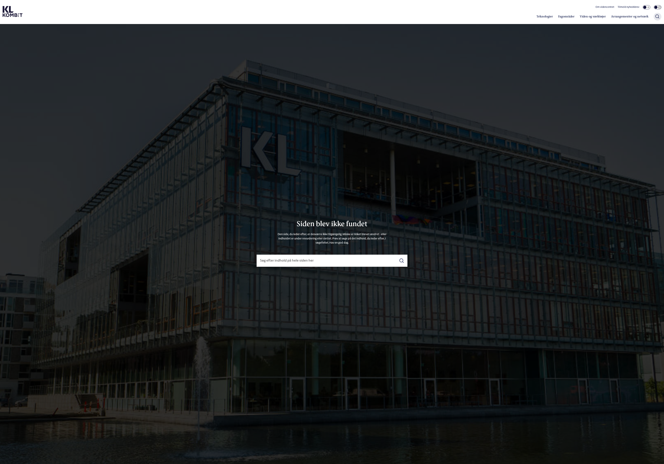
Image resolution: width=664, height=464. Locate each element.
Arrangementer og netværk (629, 16)
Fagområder (566, 16)
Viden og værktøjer (593, 16)
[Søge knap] (657, 17)
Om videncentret (605, 7)
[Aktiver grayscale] (657, 7)
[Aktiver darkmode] (646, 7)
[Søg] (401, 261)
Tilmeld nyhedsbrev (628, 7)
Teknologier (544, 16)
